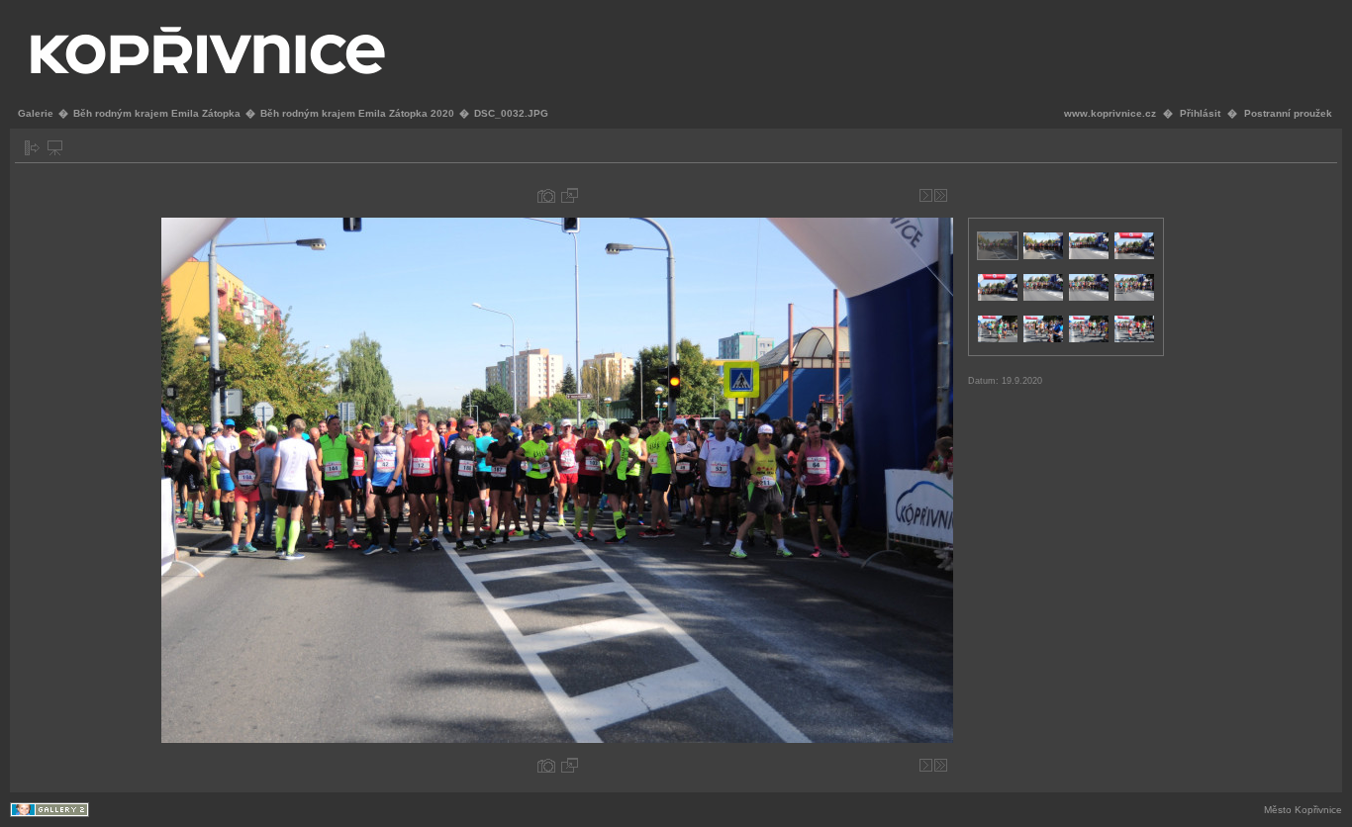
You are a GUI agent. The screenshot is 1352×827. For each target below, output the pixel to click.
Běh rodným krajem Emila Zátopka (157, 113)
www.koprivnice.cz (1110, 113)
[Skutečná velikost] (569, 195)
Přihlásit (1200, 113)
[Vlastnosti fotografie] (546, 195)
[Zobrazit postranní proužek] (32, 147)
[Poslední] (940, 195)
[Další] (925, 195)
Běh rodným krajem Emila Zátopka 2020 (357, 113)
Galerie (35, 113)
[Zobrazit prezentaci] (55, 147)
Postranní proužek (1288, 113)
